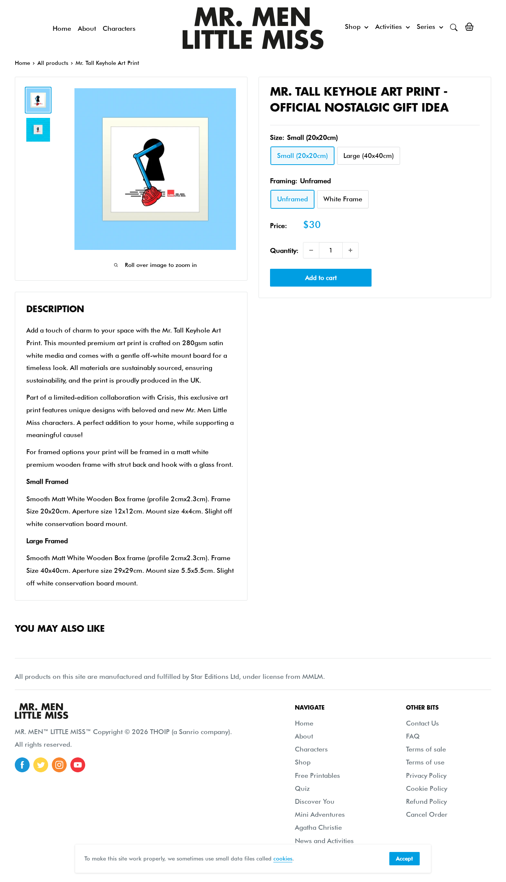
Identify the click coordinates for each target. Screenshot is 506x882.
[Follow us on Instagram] (59, 764)
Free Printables (317, 775)
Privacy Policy (426, 775)
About (87, 28)
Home (62, 28)
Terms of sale (426, 749)
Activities (388, 26)
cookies (282, 858)
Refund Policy (426, 801)
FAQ (413, 736)
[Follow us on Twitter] (40, 764)
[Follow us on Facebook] (22, 764)
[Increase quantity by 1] (350, 250)
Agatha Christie (318, 827)
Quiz (302, 788)
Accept (404, 858)
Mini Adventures (320, 814)
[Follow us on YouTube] (77, 764)
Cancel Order (426, 814)
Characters (119, 28)
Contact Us (422, 723)
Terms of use (425, 762)
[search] (453, 26)
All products (52, 63)
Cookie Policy (426, 788)
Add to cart (321, 277)
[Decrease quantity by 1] (311, 250)
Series (426, 26)
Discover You (314, 801)
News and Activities (324, 841)
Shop (352, 26)
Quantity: (284, 250)
